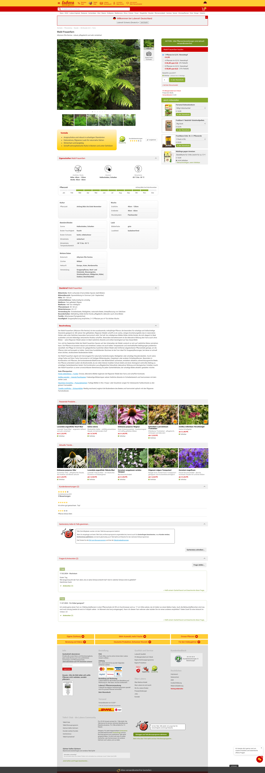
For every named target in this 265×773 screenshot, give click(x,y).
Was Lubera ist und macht (143, 685)
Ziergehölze (143, 13)
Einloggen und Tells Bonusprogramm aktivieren (151, 734)
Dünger (196, 13)
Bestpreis (84, 13)
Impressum (174, 674)
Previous (60, 414)
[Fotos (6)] (149, 44)
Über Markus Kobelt (141, 682)
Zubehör (202, 13)
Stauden (151, 13)
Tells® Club (66, 722)
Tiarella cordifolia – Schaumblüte (70, 388)
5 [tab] (102, 112)
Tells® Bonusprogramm (70, 725)
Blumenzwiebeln (160, 13)
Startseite (59, 28)
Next (205, 414)
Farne (94, 28)
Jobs (136, 694)
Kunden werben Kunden (70, 731)
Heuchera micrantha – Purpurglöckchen (72, 383)
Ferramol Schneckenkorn (185, 105)
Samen (175, 13)
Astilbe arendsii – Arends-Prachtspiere (72, 377)
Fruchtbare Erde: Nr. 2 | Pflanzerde (189, 136)
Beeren (104, 13)
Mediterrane (119, 13)
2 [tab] (95, 112)
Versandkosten (167, 95)
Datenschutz (175, 677)
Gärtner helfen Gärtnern (70, 728)
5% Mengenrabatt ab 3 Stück (171, 91)
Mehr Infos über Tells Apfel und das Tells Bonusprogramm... (152, 738)
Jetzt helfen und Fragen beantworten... (76, 761)
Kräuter (131, 13)
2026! (66, 13)
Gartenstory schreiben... (196, 550)
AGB (172, 680)
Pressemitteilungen (141, 691)
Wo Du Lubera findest (141, 688)
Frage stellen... (199, 565)
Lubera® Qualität (140, 654)
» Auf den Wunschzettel (170, 85)
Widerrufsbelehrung (177, 686)
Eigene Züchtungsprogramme (144, 660)
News (61, 13)
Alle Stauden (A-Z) (85, 28)
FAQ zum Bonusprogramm (97, 540)
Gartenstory (123, 730)
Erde (191, 13)
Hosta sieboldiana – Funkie (68, 374)
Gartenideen (92, 13)
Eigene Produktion (140, 663)
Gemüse (169, 13)
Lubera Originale (74, 13)
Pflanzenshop (68, 28)
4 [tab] (100, 112)
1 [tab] (92, 112)
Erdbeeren (110, 13)
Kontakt (137, 697)
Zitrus (125, 13)
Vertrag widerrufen (177, 688)
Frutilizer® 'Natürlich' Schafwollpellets (190, 120)
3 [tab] (97, 112)
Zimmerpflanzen (183, 13)
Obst (98, 13)
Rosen (137, 13)
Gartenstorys (67, 734)
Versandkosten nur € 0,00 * (107, 702)
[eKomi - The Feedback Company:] (178, 658)
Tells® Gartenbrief (68, 737)
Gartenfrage (117, 732)
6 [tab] (105, 112)
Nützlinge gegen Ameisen (185, 151)
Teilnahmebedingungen (121, 540)
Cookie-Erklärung (176, 683)
